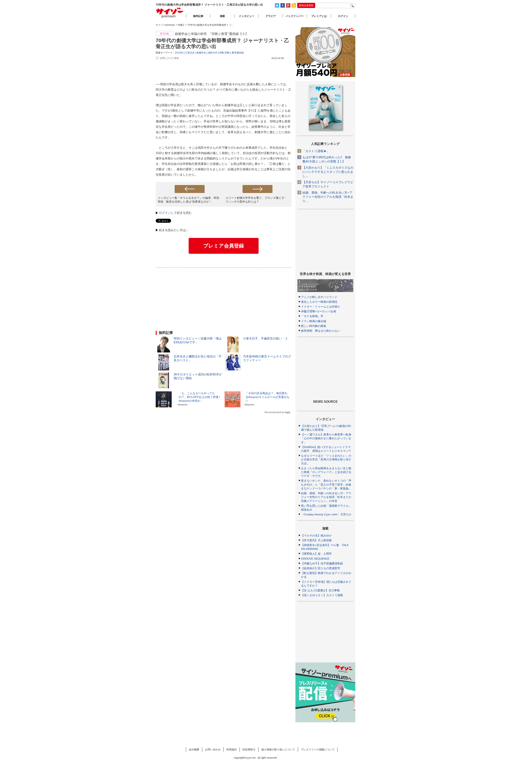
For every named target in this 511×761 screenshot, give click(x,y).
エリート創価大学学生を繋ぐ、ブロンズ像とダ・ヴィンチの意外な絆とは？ (256, 199)
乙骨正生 (190, 52)
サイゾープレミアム (170, 12)
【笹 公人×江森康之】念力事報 (320, 590)
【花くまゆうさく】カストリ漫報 (322, 595)
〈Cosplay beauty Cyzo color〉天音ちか (326, 514)
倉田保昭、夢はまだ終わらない (320, 330)
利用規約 (231, 749)
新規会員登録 (306, 5)
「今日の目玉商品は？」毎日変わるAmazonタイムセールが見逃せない (267, 397)
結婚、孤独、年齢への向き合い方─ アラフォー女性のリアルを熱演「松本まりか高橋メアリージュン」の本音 (326, 497)
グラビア (270, 16)
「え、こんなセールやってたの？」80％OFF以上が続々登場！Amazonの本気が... (200, 397)
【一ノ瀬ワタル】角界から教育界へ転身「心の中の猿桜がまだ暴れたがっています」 (326, 438)
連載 (222, 16)
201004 (179, 52)
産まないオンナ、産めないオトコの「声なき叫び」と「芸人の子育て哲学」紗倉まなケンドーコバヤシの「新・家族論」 (326, 484)
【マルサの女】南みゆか (316, 535)
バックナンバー (295, 16)
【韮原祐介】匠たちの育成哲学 (320, 568)
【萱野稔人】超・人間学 (316, 553)
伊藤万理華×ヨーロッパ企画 (318, 311)
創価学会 (201, 52)
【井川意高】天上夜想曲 (316, 540)
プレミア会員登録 (223, 245)
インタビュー (246, 16)
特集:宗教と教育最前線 (231, 52)
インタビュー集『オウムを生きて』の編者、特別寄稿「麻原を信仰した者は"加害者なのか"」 (188, 199)
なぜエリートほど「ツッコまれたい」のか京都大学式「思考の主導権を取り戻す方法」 (326, 459)
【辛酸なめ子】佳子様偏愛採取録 (322, 563)
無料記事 (198, 16)
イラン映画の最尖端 (313, 321)
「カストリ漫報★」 (315, 151)
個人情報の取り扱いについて (278, 749)
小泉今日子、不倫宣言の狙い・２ (265, 338)
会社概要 (194, 749)
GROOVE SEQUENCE (315, 558)
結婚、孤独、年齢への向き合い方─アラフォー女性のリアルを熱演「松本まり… (327, 197)
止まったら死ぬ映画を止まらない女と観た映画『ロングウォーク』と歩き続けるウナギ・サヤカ (326, 472)
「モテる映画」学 (312, 316)
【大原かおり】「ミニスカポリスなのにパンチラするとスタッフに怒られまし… (327, 172)
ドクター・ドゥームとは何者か (320, 306)
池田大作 (212, 52)
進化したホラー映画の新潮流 (319, 301)
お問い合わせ (213, 749)
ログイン (165, 212)
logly (287, 412)
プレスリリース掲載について (318, 749)
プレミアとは (319, 16)
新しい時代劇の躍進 (313, 326)
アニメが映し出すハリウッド (319, 297)
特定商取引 (249, 749)
